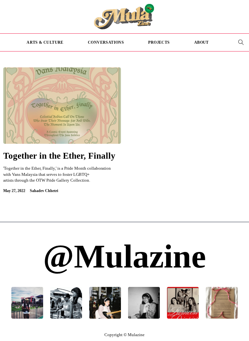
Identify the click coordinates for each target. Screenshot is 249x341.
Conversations (106, 42)
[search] (241, 42)
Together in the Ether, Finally (59, 156)
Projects (159, 42)
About (201, 42)
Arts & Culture (45, 42)
